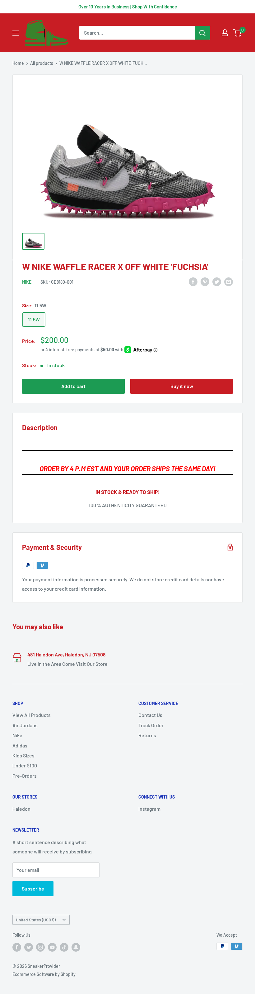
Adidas (19, 745)
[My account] (225, 32)
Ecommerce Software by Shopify (44, 974)
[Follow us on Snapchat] (76, 947)
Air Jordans (25, 725)
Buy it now (181, 386)
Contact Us (150, 715)
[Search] (202, 33)
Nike (17, 735)
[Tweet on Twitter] (216, 281)
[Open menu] (15, 33)
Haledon (21, 809)
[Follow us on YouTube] (52, 947)
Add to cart (73, 386)
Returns (147, 735)
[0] (237, 32)
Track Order (151, 725)
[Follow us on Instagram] (40, 947)
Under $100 (24, 765)
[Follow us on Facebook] (16, 947)
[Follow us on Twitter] (28, 947)
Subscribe (33, 888)
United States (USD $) (36, 919)
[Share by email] (228, 281)
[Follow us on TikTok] (64, 947)
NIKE (26, 282)
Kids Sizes (23, 755)
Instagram (149, 809)
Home (18, 63)
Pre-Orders (24, 776)
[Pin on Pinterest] (205, 281)
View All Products (31, 715)
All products (41, 63)
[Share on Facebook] (193, 281)
